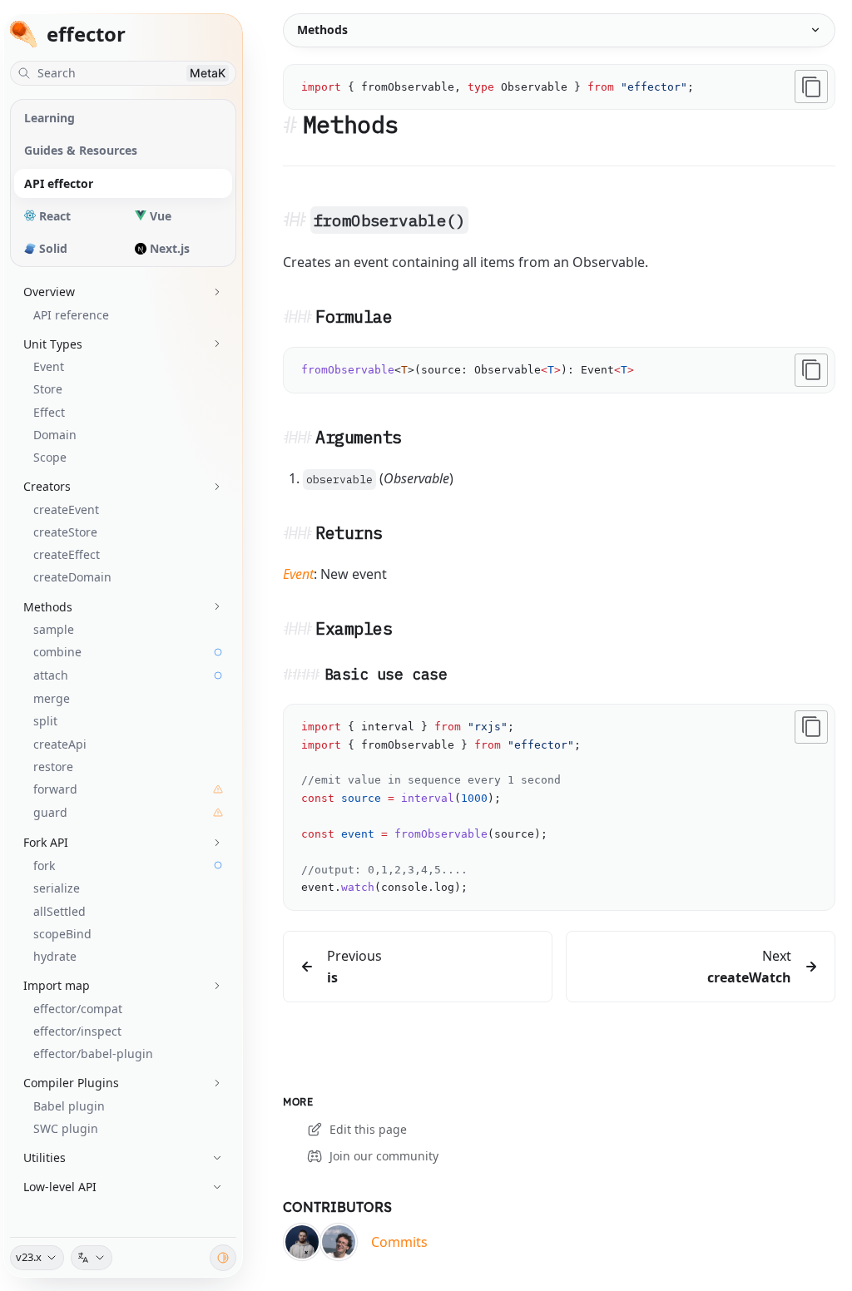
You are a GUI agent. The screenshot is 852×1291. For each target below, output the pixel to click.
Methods (47, 607)
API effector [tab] (58, 183)
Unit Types (52, 344)
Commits (399, 1242)
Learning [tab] (49, 118)
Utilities (44, 1157)
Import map (56, 985)
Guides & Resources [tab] (80, 150)
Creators (47, 486)
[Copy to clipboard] (811, 86)
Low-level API (60, 1187)
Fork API (45, 842)
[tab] (67, 215)
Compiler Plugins (71, 1083)
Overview (49, 291)
